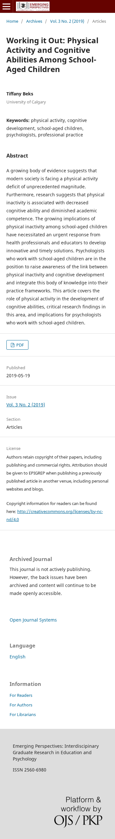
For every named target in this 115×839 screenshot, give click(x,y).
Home (12, 21)
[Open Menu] (6, 6)
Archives (34, 21)
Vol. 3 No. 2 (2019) (67, 21)
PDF (19, 345)
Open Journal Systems (33, 620)
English (18, 657)
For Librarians (23, 714)
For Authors (21, 705)
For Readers (21, 695)
